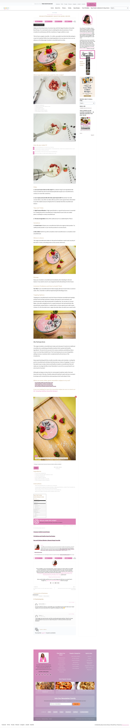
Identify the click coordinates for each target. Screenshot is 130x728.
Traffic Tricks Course (89, 667)
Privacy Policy (38, 718)
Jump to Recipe (39, 24)
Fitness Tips (61, 671)
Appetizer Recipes (61, 663)
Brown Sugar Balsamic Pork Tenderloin (45, 691)
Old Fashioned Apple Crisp (85, 690)
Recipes (60, 14)
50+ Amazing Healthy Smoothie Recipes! (45, 391)
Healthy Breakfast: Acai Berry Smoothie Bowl (43, 383)
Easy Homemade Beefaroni (65, 690)
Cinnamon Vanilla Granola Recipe (41, 532)
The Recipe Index (91, 5)
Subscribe (76, 704)
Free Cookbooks (75, 668)
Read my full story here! (38, 552)
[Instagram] (48, 675)
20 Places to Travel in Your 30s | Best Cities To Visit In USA (42, 588)
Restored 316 (125, 724)
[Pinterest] (45, 675)
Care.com (58, 574)
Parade (53, 574)
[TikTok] (39, 675)
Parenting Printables (62, 669)
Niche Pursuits (51, 573)
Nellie (53, 18)
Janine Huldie (41, 603)
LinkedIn (79, 4)
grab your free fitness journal (64, 554)
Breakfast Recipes (50, 14)
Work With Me (89, 660)
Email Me (83, 4)
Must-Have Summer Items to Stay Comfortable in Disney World (67, 588)
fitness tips (89, 33)
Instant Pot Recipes (75, 660)
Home (52, 8)
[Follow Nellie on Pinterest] (58, 583)
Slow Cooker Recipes (75, 656)
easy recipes (83, 33)
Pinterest (70, 4)
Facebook (58, 4)
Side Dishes (61, 665)
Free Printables (85, 8)
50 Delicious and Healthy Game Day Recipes (44, 536)
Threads (65, 4)
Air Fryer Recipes (75, 658)
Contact (89, 658)
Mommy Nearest (47, 574)
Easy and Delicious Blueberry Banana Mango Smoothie (45, 386)
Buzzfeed (63, 548)
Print (36, 468)
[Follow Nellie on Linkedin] (57, 583)
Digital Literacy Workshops (89, 663)
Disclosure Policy (45, 718)
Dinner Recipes (62, 661)
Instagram (74, 4)
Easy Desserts (75, 662)
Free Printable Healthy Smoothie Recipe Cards (44, 382)
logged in (43, 633)
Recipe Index (89, 669)
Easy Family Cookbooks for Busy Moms (100, 8)
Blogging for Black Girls (89, 665)
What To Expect (68, 548)
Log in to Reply (71, 602)
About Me (89, 656)
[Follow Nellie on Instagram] (54, 583)
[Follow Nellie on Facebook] (50, 583)
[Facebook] (37, 675)
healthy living (56, 14)
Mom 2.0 (69, 573)
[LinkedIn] (51, 675)
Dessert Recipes (61, 667)
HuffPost (58, 573)
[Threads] (42, 675)
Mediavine (72, 548)
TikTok (62, 4)
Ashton (40, 615)
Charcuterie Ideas (75, 664)
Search (81, 133)
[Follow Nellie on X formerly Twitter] (52, 583)
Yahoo (61, 548)
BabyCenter (64, 573)
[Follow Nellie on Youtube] (55, 583)
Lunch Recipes (61, 659)
